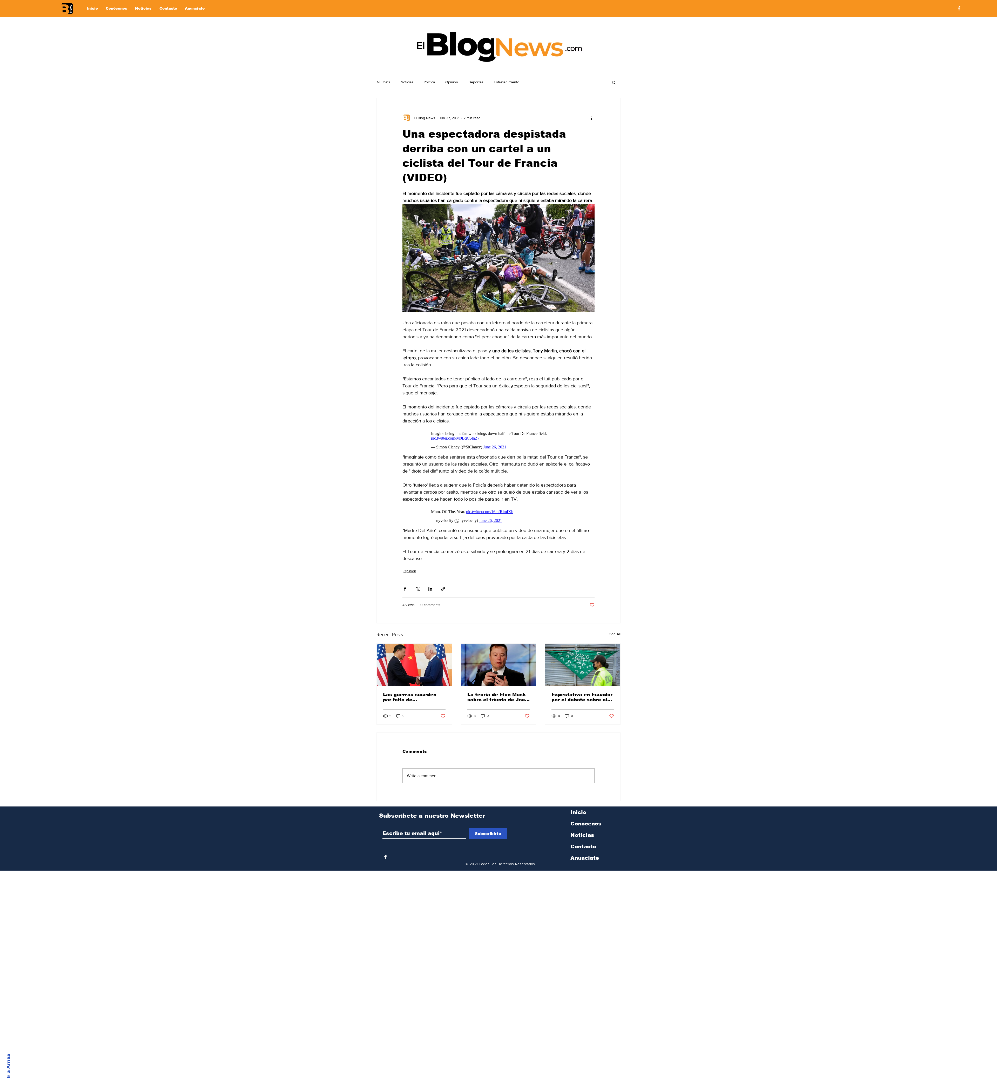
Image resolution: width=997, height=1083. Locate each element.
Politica (429, 82)
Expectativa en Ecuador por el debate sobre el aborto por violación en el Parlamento (581, 697)
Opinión (451, 82)
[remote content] (499, 439)
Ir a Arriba (8, 1066)
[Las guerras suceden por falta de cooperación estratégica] (414, 665)
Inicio (578, 812)
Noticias (407, 82)
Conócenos (585, 823)
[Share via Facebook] (404, 588)
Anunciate (584, 858)
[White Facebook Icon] (385, 857)
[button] (613, 82)
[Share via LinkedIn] (430, 588)
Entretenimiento (506, 82)
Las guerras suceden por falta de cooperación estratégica (409, 697)
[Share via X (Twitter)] (417, 588)
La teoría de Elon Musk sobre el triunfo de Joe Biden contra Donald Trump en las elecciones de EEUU (496, 697)
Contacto (583, 846)
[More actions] (591, 118)
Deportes (475, 82)
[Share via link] (443, 588)
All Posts (383, 82)
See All (615, 634)
